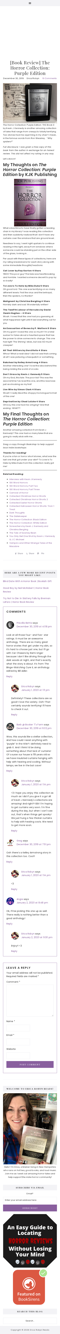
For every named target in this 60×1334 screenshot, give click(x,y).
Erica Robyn (28, 686)
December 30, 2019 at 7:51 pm (34, 844)
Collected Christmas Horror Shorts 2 (28, 499)
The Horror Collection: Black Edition (28, 519)
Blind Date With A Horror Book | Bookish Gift (27, 581)
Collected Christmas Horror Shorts (27, 496)
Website (11, 1049)
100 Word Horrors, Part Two (23, 485)
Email (10, 1035)
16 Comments (49, 78)
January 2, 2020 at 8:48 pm (32, 902)
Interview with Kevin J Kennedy (25, 479)
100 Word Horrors (18, 482)
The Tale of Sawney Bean (22, 532)
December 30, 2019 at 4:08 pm (34, 626)
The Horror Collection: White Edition (28, 522)
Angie (20, 899)
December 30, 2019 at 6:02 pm (34, 728)
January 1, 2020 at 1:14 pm (36, 784)
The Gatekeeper (18, 516)
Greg (19, 840)
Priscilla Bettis (24, 622)
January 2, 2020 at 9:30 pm (36, 937)
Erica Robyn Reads (30, 28)
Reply (9, 676)
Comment (13, 981)
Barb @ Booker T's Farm (30, 724)
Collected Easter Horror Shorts (25, 502)
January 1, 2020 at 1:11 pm (35, 690)
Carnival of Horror (18, 492)
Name (10, 1021)
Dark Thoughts (17, 512)
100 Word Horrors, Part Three (24, 489)
